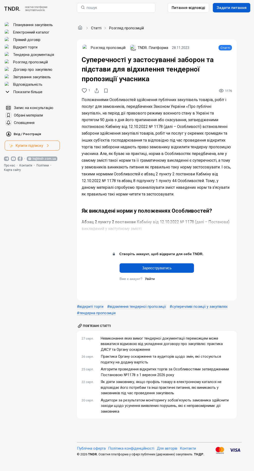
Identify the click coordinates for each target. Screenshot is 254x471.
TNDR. (12, 8)
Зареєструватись (157, 268)
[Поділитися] (97, 90)
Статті (96, 28)
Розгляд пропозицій (126, 28)
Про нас (9, 165)
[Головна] (80, 28)
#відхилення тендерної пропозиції (136, 306)
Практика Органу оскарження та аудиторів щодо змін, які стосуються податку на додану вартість (161, 359)
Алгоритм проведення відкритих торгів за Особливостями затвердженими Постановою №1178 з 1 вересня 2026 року (165, 372)
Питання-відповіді (188, 7)
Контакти (25, 165)
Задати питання (232, 7)
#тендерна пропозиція (96, 313)
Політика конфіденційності (131, 448)
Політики (42, 165)
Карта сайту (12, 170)
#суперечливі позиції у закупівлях (198, 306)
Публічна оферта (91, 448)
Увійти (150, 279)
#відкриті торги (90, 306)
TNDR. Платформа (153, 47)
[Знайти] (82, 7)
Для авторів (167, 448)
